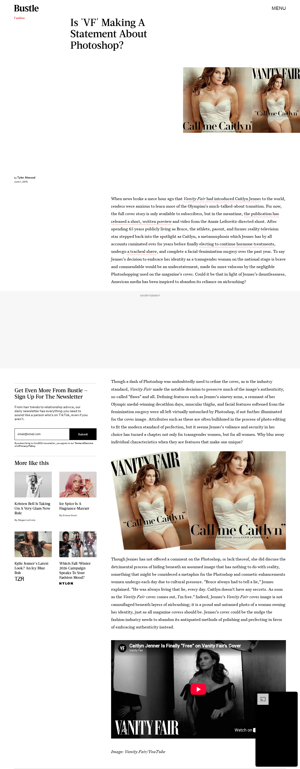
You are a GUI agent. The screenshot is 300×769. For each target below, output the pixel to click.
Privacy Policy (27, 446)
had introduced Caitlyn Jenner (222, 198)
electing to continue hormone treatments (236, 243)
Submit (83, 434)
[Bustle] (26, 8)
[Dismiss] (292, 696)
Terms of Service (84, 443)
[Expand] (260, 696)
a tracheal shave (142, 251)
